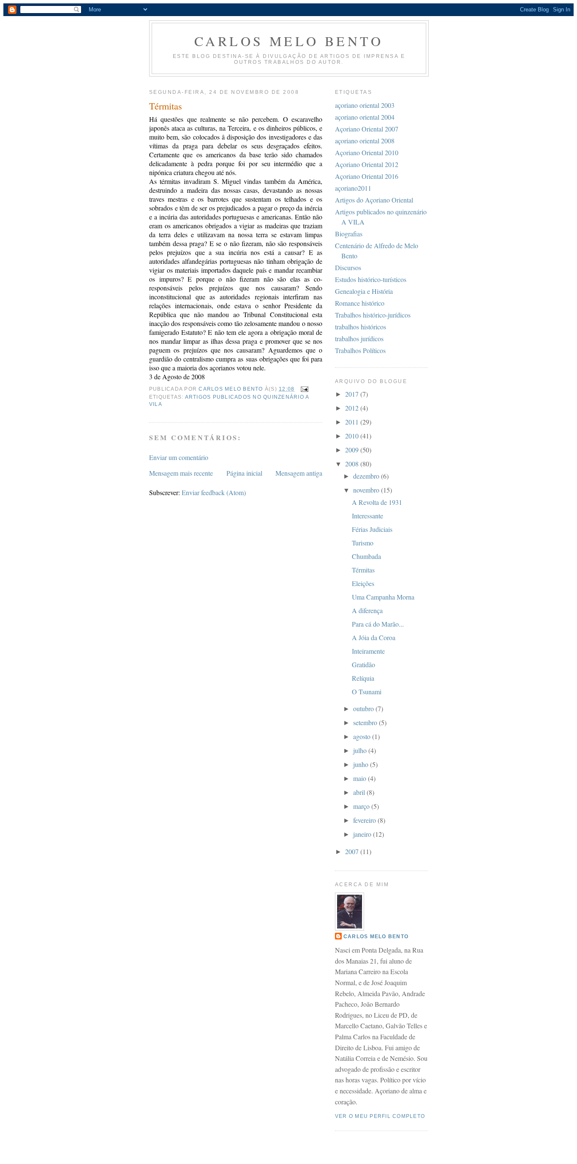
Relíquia (363, 678)
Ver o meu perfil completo (380, 1116)
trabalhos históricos (360, 326)
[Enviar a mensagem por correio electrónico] (304, 389)
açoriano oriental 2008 (365, 140)
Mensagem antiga (298, 472)
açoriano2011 (353, 188)
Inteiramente (368, 650)
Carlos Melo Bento (289, 41)
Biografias (348, 233)
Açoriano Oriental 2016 (366, 176)
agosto (362, 736)
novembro (367, 489)
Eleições (363, 583)
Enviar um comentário (178, 457)
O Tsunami (366, 691)
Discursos (348, 267)
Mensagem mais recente (181, 472)
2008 (352, 463)
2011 (352, 421)
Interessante (367, 515)
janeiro (363, 834)
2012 (352, 407)
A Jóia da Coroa (373, 637)
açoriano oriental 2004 (365, 116)
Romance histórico (359, 303)
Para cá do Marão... (378, 623)
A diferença (367, 610)
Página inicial (244, 472)
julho (360, 750)
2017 (352, 393)
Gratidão (363, 664)
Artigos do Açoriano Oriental (374, 199)
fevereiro (365, 820)
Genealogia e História (364, 291)
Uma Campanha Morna (383, 596)
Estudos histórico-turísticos (370, 279)
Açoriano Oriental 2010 (366, 152)
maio (360, 778)
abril (360, 792)
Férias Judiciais (372, 529)
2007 (352, 851)
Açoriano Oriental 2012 (366, 164)
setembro (366, 722)
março (362, 806)
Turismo (362, 542)
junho (361, 764)
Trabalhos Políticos (360, 350)
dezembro (367, 475)
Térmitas (363, 569)
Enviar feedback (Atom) (214, 492)
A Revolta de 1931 (377, 502)
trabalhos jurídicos (359, 338)
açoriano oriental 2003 (365, 105)
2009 (352, 449)
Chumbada (366, 556)
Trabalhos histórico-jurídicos (373, 314)
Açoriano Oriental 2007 (366, 128)
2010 (352, 435)
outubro (364, 708)
